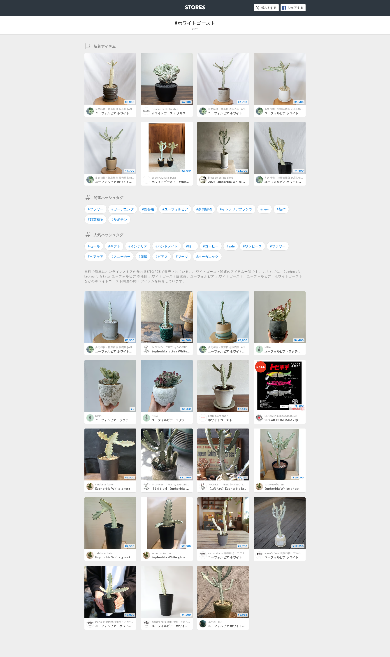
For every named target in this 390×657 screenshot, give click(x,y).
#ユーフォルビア (175, 209)
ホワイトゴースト (220, 420)
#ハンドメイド (167, 246)
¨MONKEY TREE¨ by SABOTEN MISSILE (175, 347)
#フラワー (95, 209)
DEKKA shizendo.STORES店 (281, 415)
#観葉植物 (95, 219)
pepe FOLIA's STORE (164, 177)
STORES (187, 6)
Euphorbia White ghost (112, 488)
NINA (268, 347)
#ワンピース (252, 246)
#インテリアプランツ (236, 209)
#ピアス (162, 256)
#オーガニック (207, 256)
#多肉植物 (204, 209)
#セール (94, 246)
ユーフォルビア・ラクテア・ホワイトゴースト (296, 351)
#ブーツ (182, 256)
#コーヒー (210, 246)
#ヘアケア (95, 256)
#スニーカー (120, 256)
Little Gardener (218, 415)
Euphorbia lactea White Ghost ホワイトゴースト (187, 351)
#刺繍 (143, 256)
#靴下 (190, 246)
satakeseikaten (105, 484)
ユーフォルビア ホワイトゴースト (119, 626)
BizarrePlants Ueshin (165, 108)
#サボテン (119, 219)
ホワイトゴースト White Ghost (175, 182)
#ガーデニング (122, 209)
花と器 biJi (215, 621)
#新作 (281, 209)
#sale (231, 246)
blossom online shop (220, 177)
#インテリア (137, 246)
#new (264, 209)
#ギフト (114, 246)
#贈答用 (148, 209)
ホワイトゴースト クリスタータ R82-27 (179, 113)
